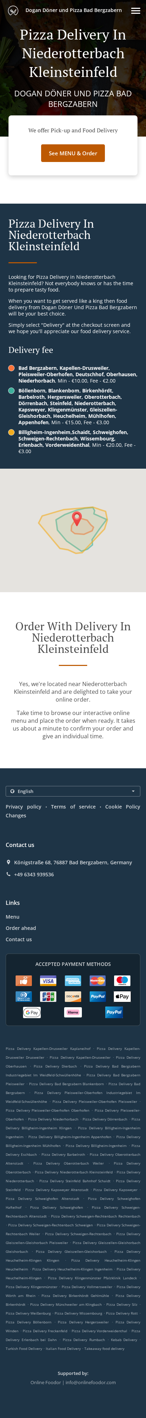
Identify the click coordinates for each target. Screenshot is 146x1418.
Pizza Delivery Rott (122, 1313)
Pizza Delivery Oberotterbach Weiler (68, 1163)
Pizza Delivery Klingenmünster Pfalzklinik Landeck (92, 1277)
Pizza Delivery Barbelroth (63, 1154)
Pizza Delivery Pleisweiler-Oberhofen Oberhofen (47, 1110)
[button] (135, 11)
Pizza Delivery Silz (121, 1304)
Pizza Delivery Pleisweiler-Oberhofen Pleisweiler (94, 1101)
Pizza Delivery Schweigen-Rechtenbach (78, 1233)
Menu (12, 916)
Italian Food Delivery (64, 1348)
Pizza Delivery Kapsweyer (115, 1189)
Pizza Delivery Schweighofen (56, 1207)
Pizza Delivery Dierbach (55, 1066)
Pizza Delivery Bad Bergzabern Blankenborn (66, 1083)
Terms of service (73, 806)
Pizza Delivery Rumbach (84, 1339)
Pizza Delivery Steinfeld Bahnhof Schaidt (74, 1180)
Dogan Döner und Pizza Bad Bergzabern (73, 10)
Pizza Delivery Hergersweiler (83, 1322)
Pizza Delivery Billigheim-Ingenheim (96, 1145)
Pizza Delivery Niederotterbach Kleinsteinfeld (73, 1172)
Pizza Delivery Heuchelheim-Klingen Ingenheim (72, 1269)
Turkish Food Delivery (24, 1348)
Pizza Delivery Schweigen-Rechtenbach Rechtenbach (95, 1216)
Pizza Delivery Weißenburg (28, 1313)
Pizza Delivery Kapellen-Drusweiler (80, 1057)
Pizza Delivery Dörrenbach (105, 1119)
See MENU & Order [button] (73, 153)
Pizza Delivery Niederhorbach (53, 1119)
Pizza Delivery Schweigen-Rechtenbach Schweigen (50, 1224)
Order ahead (21, 928)
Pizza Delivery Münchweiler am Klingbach (66, 1304)
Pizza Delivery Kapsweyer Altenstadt (57, 1189)
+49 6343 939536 (34, 874)
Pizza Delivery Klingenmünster (31, 1286)
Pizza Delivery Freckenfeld (45, 1330)
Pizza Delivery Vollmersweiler (87, 1286)
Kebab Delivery (125, 1339)
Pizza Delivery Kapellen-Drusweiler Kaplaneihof (48, 1048)
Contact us (19, 939)
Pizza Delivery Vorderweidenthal (99, 1330)
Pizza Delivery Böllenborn (28, 1322)
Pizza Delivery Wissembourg (78, 1313)
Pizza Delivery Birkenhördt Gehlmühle (75, 1295)
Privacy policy (23, 806)
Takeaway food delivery (104, 1348)
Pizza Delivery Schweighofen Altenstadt (42, 1198)
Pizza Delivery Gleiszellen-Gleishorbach (71, 1251)
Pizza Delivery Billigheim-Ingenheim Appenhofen (69, 1136)
